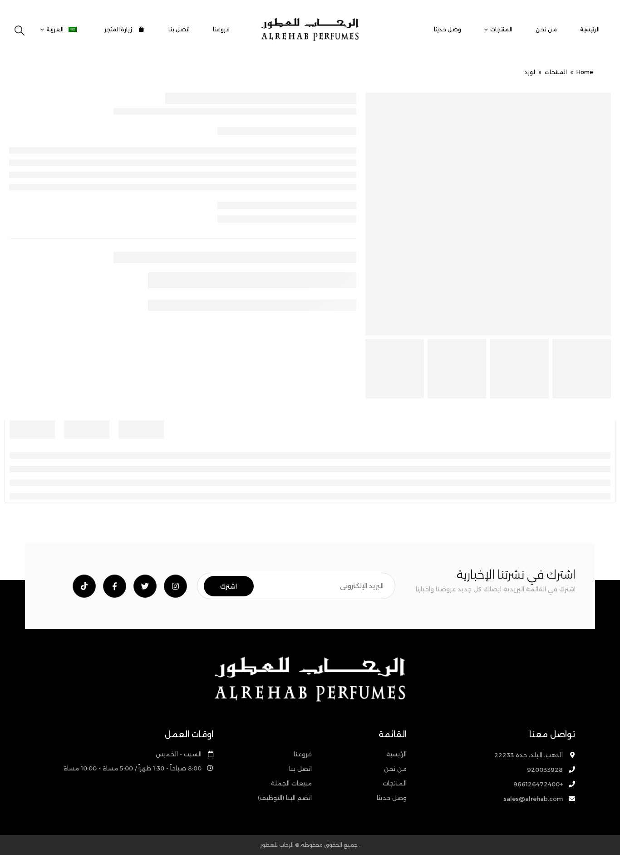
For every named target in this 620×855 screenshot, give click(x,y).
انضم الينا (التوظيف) (285, 797)
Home (584, 72)
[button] (19, 30)
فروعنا (221, 29)
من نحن (546, 29)
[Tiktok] (84, 586)
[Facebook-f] (114, 586)
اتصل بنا (179, 29)
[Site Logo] (310, 29)
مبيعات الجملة (291, 783)
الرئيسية (590, 29)
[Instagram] (175, 586)
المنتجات (501, 29)
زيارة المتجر (119, 29)
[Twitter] (145, 586)
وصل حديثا (447, 29)
